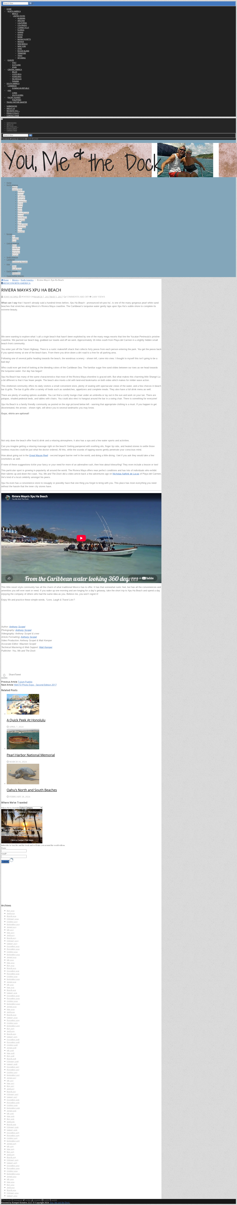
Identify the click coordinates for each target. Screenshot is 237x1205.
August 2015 (11, 1143)
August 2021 (11, 982)
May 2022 (10, 965)
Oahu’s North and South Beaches (32, 790)
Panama (15, 81)
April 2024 (11, 913)
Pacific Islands (14, 97)
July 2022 (10, 960)
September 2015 (13, 1141)
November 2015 (13, 1135)
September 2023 (13, 924)
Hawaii (20, 32)
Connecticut (23, 27)
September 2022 (13, 954)
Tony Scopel (10, 296)
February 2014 (13, 1193)
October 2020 (12, 1001)
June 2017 (10, 1083)
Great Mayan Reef (38, 455)
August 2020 (12, 1006)
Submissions (12, 106)
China (14, 93)
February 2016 (13, 1127)
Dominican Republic (20, 88)
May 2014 (10, 1184)
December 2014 (13, 1165)
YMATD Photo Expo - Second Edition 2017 (35, 684)
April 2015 (10, 1154)
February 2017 (12, 1094)
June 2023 (10, 932)
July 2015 (10, 1146)
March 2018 (11, 1058)
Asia (9, 90)
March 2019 (11, 1034)
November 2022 (13, 949)
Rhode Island (23, 51)
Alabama (21, 18)
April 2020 (11, 1012)
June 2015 (10, 1149)
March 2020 (11, 1015)
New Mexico (23, 44)
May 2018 (10, 1056)
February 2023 (13, 941)
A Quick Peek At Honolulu (26, 720)
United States (19, 16)
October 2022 (12, 952)
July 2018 (10, 1050)
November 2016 (13, 1102)
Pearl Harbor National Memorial (31, 755)
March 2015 (11, 1157)
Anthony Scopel (17, 626)
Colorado (22, 25)
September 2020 (13, 1004)
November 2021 (13, 973)
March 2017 (11, 1091)
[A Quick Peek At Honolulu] (84, 704)
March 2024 (11, 916)
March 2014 (11, 1190)
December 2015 (13, 1132)
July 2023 (10, 930)
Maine (20, 37)
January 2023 (12, 943)
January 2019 (12, 1036)
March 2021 (11, 990)
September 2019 (13, 1026)
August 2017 (11, 1078)
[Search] (30, 3)
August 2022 (11, 957)
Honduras (16, 76)
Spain (14, 67)
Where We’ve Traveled (10, 807)
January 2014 (12, 1195)
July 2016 (10, 1113)
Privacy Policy (13, 113)
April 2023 (11, 935)
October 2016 (12, 1105)
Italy (14, 62)
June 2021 (10, 987)
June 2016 (10, 1116)
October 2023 (12, 921)
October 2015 (12, 1138)
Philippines (16, 100)
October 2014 (12, 1171)
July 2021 (10, 984)
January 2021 (12, 993)
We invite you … (13, 111)
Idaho (20, 34)
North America (14, 11)
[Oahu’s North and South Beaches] (84, 774)
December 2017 (13, 1067)
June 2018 (10, 1053)
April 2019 (11, 1031)
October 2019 (12, 1023)
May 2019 (10, 1028)
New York (22, 46)
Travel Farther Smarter (17, 102)
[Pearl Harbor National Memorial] (84, 739)
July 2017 (10, 1080)
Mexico (15, 13)
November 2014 (13, 1168)
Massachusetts (24, 39)
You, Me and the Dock (60, 1202)
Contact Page (13, 115)
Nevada (21, 41)
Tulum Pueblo (25, 681)
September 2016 (13, 1108)
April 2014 (11, 1187)
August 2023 (11, 927)
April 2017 (10, 1089)
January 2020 (12, 1017)
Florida (21, 30)
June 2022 (10, 962)
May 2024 (10, 910)
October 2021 (12, 976)
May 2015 (10, 1152)
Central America (15, 69)
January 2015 (12, 1163)
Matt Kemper (45, 647)
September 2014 (13, 1174)
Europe (11, 60)
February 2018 (13, 1061)
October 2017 (12, 1072)
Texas (20, 55)
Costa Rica (16, 74)
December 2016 (13, 1100)
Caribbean (12, 86)
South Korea (17, 95)
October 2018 (12, 1045)
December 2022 (13, 946)
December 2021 (13, 971)
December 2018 (13, 1039)
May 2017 (10, 1086)
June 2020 (11, 1009)
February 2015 (12, 1160)
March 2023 (11, 938)
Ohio (20, 48)
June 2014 (10, 1182)
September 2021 (13, 979)
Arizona (21, 20)
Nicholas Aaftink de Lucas (126, 474)
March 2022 (11, 968)
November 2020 (13, 998)
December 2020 (13, 995)
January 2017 (12, 1097)
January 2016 (12, 1130)
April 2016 (11, 1121)
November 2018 (13, 1042)
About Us (11, 108)
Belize (14, 72)
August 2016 (11, 1110)
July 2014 (10, 1179)
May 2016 (10, 1119)
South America (13, 83)
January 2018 (12, 1064)
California (22, 23)
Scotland (16, 65)
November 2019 (13, 1020)
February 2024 (13, 919)
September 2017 (13, 1075)
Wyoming (22, 58)
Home (9, 9)
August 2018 (11, 1047)
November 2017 (13, 1069)
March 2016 (11, 1124)
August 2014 (11, 1176)
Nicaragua (17, 79)
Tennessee (22, 53)
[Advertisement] (51, 324)
